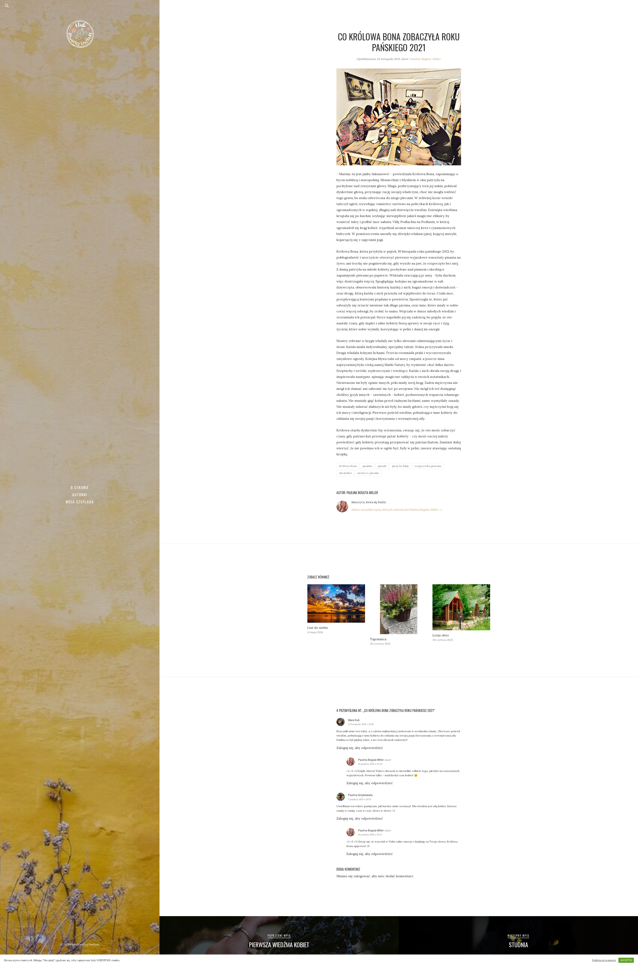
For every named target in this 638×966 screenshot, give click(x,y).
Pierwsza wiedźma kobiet (279, 944)
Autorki (79, 494)
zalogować (362, 876)
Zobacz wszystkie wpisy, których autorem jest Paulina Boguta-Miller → (396, 509)
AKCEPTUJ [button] (626, 960)
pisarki (382, 466)
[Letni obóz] (461, 607)
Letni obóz (440, 635)
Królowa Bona (348, 466)
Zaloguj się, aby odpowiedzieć (359, 748)
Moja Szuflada (80, 501)
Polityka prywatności (604, 960)
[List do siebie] (336, 603)
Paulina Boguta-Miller (425, 59)
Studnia (518, 944)
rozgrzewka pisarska (428, 466)
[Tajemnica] (399, 609)
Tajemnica (378, 639)
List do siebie (317, 627)
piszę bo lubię (400, 466)
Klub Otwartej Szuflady (84, 944)
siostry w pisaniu (368, 473)
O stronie (80, 487)
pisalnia (367, 466)
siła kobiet (345, 473)
